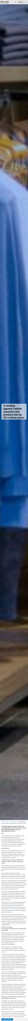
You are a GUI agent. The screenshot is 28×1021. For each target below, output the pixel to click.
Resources (6, 821)
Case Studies (13, 821)
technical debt (12, 908)
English (20, 2)
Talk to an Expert (7, 1019)
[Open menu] (26, 2)
